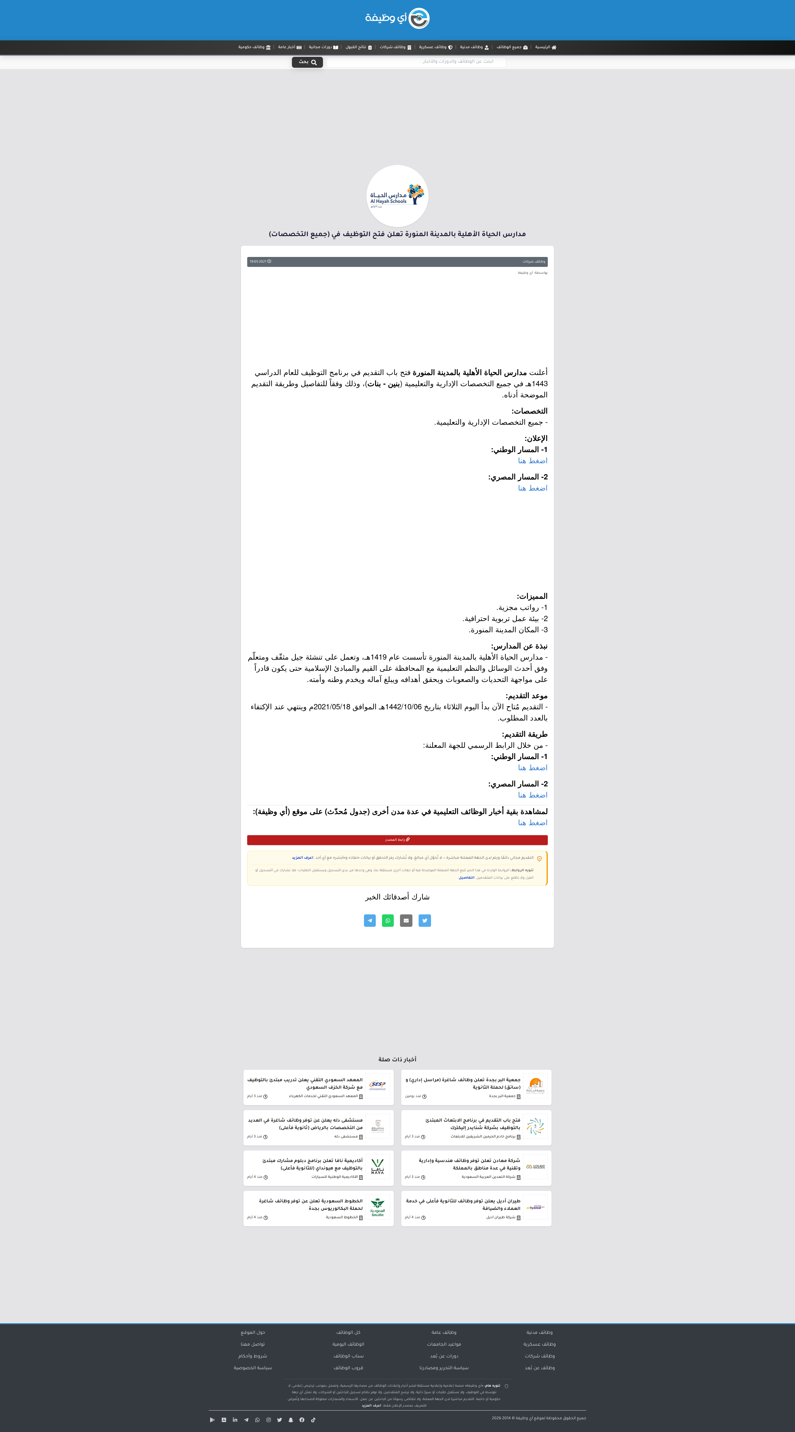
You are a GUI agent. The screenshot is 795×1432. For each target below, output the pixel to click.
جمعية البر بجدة (502, 1097)
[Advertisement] (397, 118)
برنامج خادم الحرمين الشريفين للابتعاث (483, 1137)
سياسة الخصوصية (253, 1368)
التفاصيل (467, 878)
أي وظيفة (524, 1418)
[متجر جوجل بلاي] (212, 1421)
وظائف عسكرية (540, 1345)
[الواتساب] (256, 1421)
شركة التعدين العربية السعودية (489, 1177)
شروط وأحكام (252, 1356)
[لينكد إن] (234, 1421)
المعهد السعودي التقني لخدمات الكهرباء (323, 1097)
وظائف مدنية (540, 1333)
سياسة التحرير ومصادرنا (444, 1368)
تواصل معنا (253, 1345)
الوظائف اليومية (348, 1345)
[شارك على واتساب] (388, 920)
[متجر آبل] (223, 1421)
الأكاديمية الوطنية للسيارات (334, 1177)
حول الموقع (253, 1333)
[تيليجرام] (245, 1421)
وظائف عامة (444, 1333)
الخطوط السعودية (342, 1218)
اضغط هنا (533, 460)
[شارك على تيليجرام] (370, 920)
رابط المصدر (395, 840)
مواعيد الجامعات (444, 1345)
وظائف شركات (534, 262)
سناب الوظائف (349, 1356)
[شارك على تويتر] (425, 920)
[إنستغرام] (268, 1421)
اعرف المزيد (302, 858)
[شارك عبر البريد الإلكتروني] (406, 920)
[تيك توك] (312, 1421)
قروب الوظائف (348, 1368)
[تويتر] (279, 1421)
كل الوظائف (348, 1333)
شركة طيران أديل (501, 1218)
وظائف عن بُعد (540, 1368)
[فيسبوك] (301, 1421)
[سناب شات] (290, 1421)
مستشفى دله (346, 1137)
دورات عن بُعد (444, 1356)
